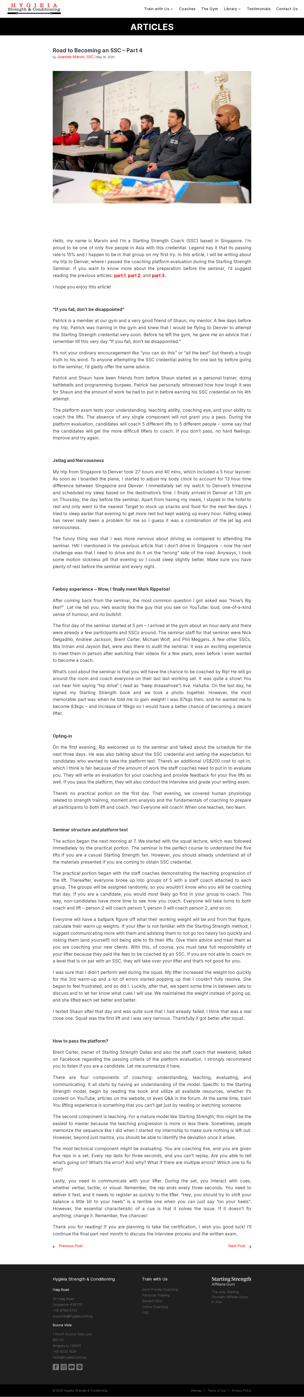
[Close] (210, 635)
